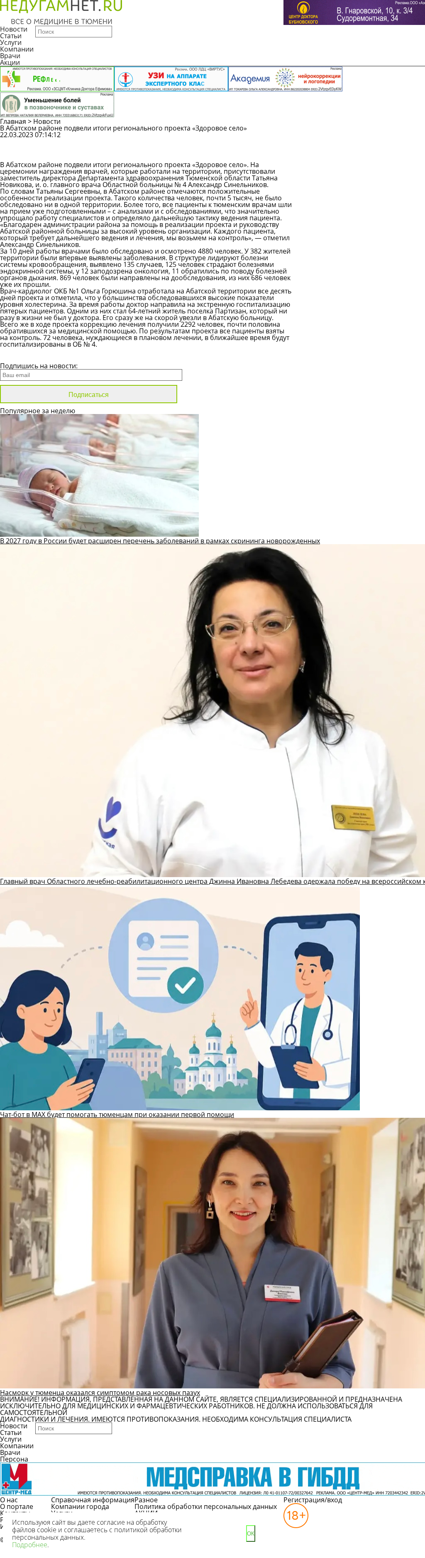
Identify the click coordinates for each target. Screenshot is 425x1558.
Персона (14, 1459)
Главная (13, 121)
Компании (17, 49)
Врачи (10, 55)
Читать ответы (350, 153)
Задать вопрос (350, 138)
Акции (10, 62)
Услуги (11, 42)
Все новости (28, 355)
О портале (16, 1506)
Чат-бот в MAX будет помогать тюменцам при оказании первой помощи (117, 1114)
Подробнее (29, 1544)
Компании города (80, 1506)
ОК (250, 1534)
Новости (13, 29)
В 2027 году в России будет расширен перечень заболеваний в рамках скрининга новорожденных (160, 540)
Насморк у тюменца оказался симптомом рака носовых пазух (100, 1392)
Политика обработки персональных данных (205, 1506)
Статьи (11, 35)
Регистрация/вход (312, 1499)
